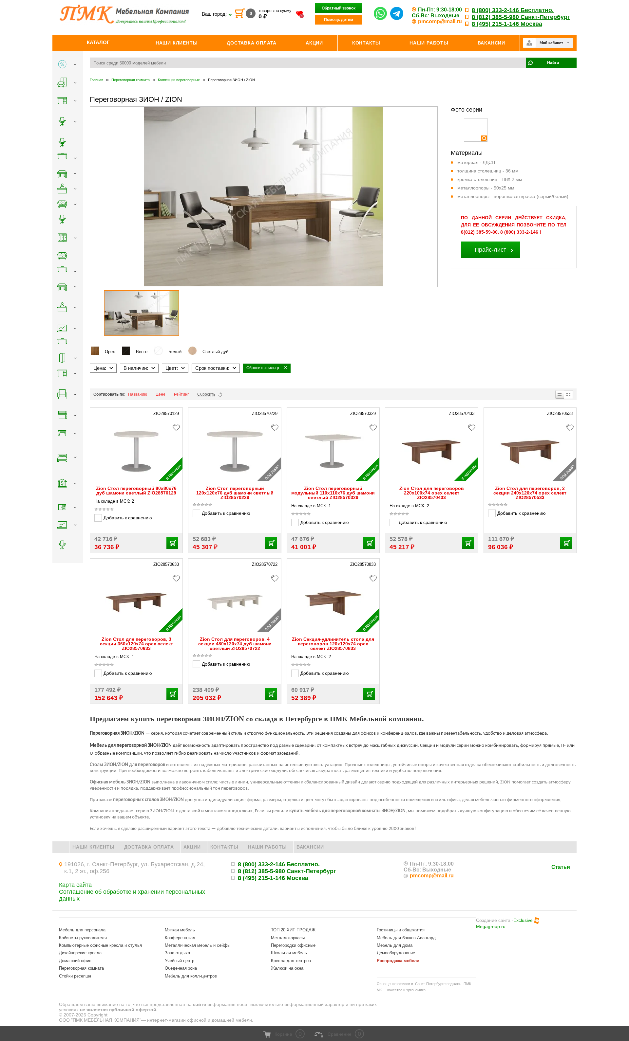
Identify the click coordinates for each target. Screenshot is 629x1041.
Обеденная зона (181, 968)
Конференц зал (180, 937)
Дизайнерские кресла (80, 952)
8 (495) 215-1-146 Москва (507, 24)
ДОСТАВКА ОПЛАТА (149, 847)
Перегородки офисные (293, 945)
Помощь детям (338, 19)
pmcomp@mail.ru (440, 21)
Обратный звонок (338, 8)
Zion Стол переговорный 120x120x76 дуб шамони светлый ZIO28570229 (235, 493)
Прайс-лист (490, 249)
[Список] (559, 394)
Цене (160, 394)
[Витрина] (568, 394)
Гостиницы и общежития (401, 929)
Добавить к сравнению (128, 517)
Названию (137, 394)
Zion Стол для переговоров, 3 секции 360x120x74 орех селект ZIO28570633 (136, 644)
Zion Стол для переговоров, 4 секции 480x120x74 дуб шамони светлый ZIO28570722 (235, 644)
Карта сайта (75, 885)
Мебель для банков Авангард (406, 937)
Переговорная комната (81, 968)
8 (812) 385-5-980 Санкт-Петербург (521, 17)
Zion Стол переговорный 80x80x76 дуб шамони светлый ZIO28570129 (136, 490)
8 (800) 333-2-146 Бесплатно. (513, 10)
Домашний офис (75, 960)
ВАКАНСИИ (310, 847)
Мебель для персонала (82, 929)
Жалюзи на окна (287, 968)
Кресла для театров (291, 960)
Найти (553, 63)
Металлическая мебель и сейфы (197, 945)
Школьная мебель (289, 952)
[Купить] (172, 543)
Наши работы (267, 847)
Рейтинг (181, 394)
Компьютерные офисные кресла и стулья (100, 945)
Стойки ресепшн (75, 976)
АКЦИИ (192, 847)
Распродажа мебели (398, 960)
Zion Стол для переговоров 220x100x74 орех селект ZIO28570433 (431, 493)
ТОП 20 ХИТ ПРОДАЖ (293, 929)
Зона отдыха (177, 952)
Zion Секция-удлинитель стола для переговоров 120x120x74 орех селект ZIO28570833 (333, 644)
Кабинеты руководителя (83, 937)
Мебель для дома (394, 945)
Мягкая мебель (180, 929)
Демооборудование (396, 952)
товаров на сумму (274, 11)
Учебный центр (179, 960)
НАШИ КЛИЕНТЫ (93, 847)
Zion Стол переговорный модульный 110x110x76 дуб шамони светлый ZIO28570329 (333, 493)
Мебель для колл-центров (191, 976)
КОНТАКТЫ (224, 847)
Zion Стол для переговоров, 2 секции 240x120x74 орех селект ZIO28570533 (529, 493)
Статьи (560, 867)
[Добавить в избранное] (178, 426)
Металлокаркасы (288, 937)
